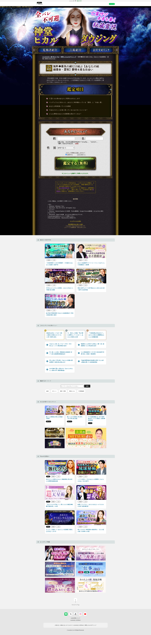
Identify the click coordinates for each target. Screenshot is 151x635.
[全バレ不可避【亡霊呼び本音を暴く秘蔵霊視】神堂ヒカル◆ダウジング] (75, 41)
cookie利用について (75, 618)
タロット (54, 391)
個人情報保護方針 (64, 188)
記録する (70, 154)
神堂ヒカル (72, 391)
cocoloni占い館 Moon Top (50, 57)
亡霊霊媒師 (81, 391)
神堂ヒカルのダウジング (68, 57)
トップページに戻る (75, 221)
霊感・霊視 (63, 391)
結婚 (47, 391)
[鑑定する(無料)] (75, 164)
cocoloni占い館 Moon (75, 620)
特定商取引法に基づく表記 (75, 224)
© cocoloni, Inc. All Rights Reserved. (75, 630)
